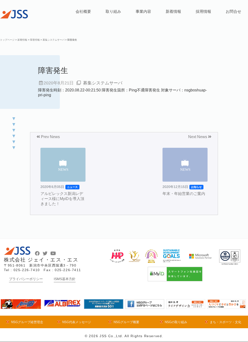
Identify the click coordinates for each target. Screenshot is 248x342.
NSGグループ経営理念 (27, 322)
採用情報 (203, 11)
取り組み (113, 11)
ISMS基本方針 (65, 279)
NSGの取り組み (176, 322)
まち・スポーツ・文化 (225, 322)
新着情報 (173, 11)
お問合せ (233, 11)
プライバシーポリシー (26, 279)
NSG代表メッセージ (76, 322)
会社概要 (83, 11)
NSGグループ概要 (126, 322)
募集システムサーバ (102, 83)
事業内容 (143, 11)
